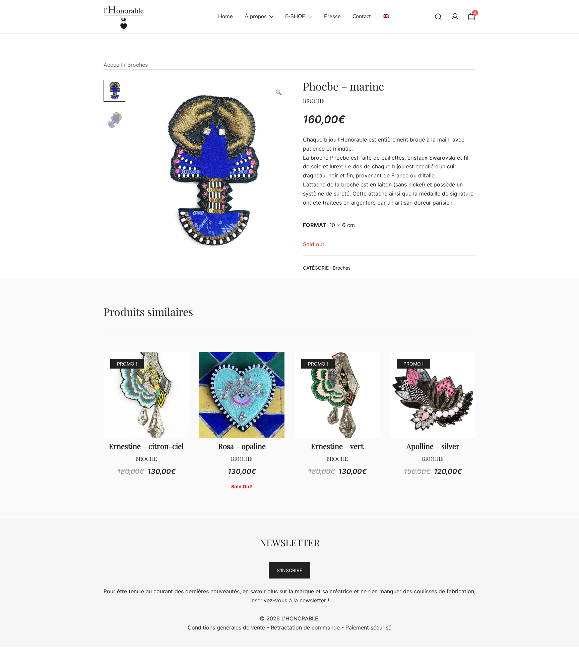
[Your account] (455, 16)
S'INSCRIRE (289, 570)
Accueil (113, 64)
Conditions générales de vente (226, 627)
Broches (137, 64)
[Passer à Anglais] (386, 16)
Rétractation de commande (305, 627)
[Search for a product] (438, 16)
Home (225, 16)
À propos (256, 16)
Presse (332, 16)
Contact (361, 16)
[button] (278, 92)
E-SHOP (295, 16)
